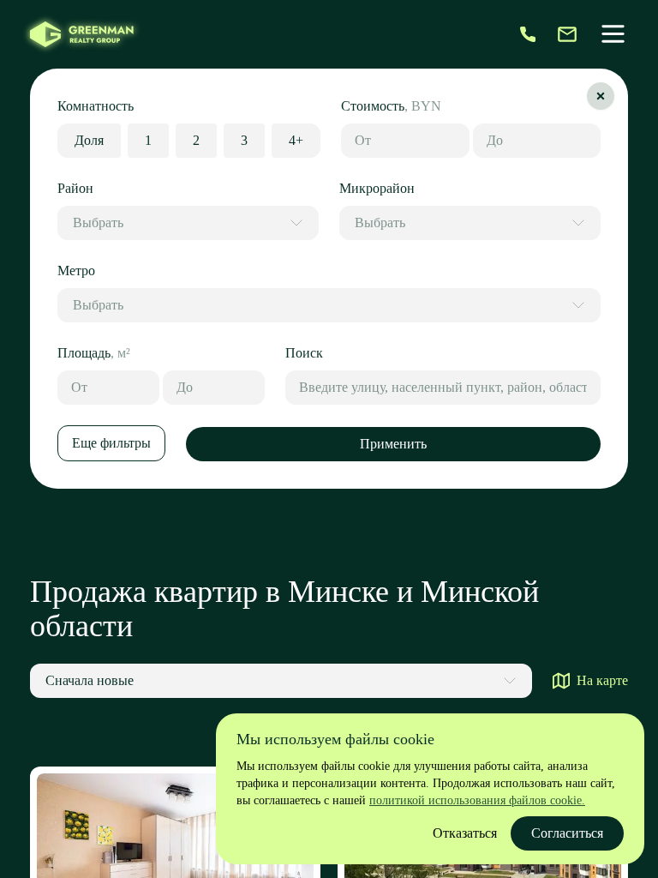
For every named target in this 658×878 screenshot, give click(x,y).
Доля (89, 140)
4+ (296, 140)
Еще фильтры (111, 443)
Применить (393, 443)
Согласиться (567, 833)
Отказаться (465, 833)
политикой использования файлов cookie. (477, 800)
